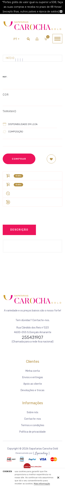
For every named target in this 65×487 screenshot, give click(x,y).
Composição (15, 131)
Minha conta (32, 370)
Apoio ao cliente (32, 383)
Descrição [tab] (19, 229)
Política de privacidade (32, 431)
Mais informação (42, 484)
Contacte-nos (32, 418)
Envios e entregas (32, 377)
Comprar (19, 158)
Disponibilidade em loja (22, 124)
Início (10, 58)
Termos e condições (32, 425)
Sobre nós (32, 412)
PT (15, 39)
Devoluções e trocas (32, 390)
